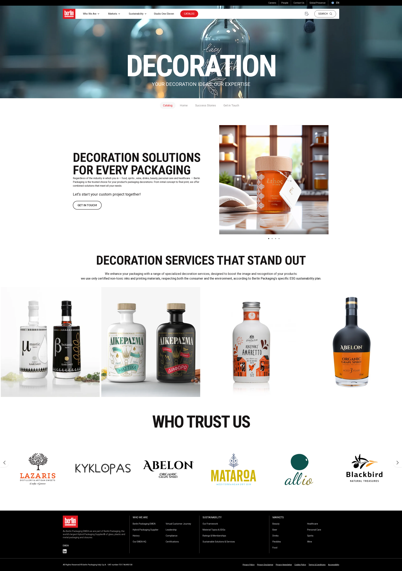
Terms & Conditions (317, 565)
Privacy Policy (249, 565)
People (284, 3)
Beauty (276, 524)
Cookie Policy (300, 565)
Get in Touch (231, 105)
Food (274, 547)
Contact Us (298, 3)
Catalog (189, 13)
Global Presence (318, 3)
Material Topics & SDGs (214, 529)
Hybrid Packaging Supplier (145, 529)
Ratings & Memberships (214, 535)
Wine (309, 541)
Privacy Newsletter (284, 565)
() (335, 2)
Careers (272, 3)
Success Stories (205, 105)
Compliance (171, 535)
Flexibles (276, 541)
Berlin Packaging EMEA (144, 524)
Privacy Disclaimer (265, 565)
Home (184, 105)
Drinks (275, 535)
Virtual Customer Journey (178, 524)
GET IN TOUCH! (87, 205)
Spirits (310, 535)
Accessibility (333, 565)
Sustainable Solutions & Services (219, 541)
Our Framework (210, 524)
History (136, 535)
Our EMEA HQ (139, 541)
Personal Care (314, 529)
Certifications (172, 541)
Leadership (171, 529)
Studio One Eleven (164, 13)
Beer (274, 529)
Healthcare (312, 524)
